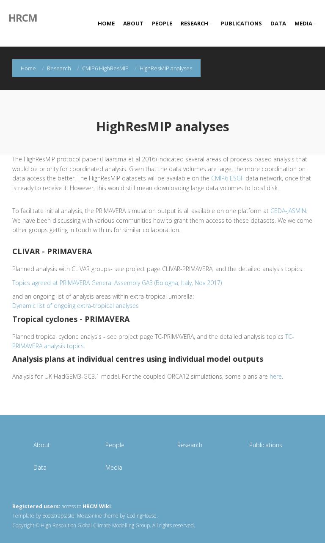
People (162, 23)
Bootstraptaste (58, 515)
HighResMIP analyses (166, 68)
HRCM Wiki (97, 506)
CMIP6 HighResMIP (105, 68)
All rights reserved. (173, 525)
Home (106, 23)
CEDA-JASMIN (288, 211)
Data (278, 23)
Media (303, 23)
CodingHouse (142, 515)
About (133, 23)
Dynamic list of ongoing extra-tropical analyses (75, 306)
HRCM (22, 17)
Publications (241, 23)
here (276, 376)
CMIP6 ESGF (227, 178)
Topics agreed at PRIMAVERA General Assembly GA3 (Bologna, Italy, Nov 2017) (117, 283)
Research (194, 23)
